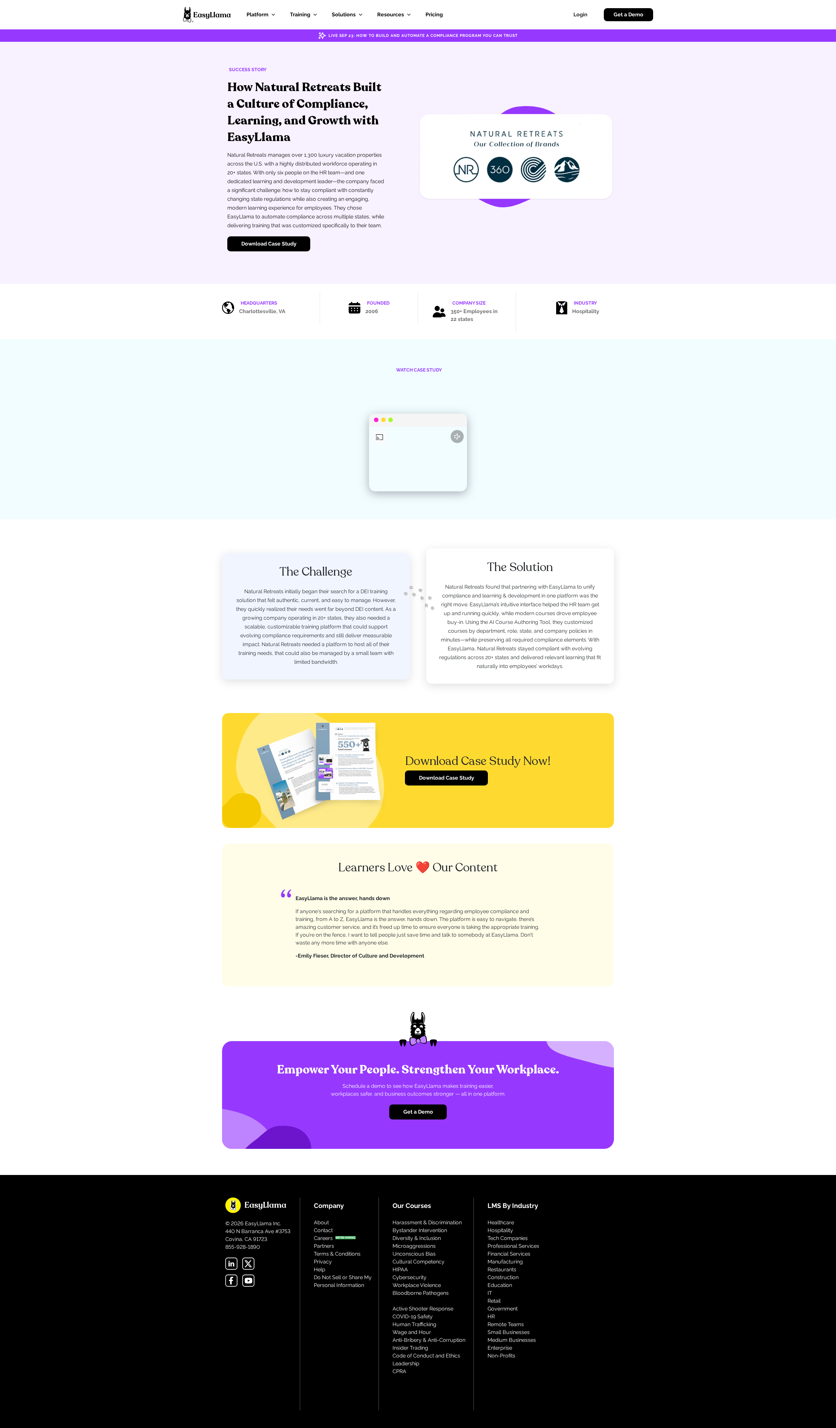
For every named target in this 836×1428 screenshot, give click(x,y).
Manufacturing (505, 1262)
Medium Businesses (512, 1340)
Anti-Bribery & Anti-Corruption (429, 1340)
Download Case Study (269, 244)
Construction (503, 1277)
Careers (323, 1238)
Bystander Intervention (420, 1230)
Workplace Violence (417, 1285)
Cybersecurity (409, 1277)
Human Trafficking (414, 1324)
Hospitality (500, 1230)
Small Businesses (509, 1332)
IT (490, 1293)
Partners (324, 1246)
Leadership (406, 1363)
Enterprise (500, 1348)
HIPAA (400, 1269)
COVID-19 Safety (413, 1316)
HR (491, 1316)
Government (503, 1309)
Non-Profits (501, 1356)
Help (319, 1269)
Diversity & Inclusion (417, 1238)
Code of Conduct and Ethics (426, 1356)
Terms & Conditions (337, 1254)
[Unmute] (457, 436)
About (321, 1222)
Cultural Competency (418, 1262)
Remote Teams (506, 1324)
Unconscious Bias (414, 1254)
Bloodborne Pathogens (421, 1293)
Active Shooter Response (423, 1309)
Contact (323, 1230)
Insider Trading (410, 1348)
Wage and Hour (412, 1332)
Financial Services (509, 1254)
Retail (494, 1301)
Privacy (323, 1262)
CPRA (399, 1371)
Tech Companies (508, 1238)
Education (500, 1285)
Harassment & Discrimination (427, 1222)
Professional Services (513, 1246)
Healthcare (501, 1222)
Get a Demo (628, 14)
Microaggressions (414, 1246)
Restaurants (502, 1269)
